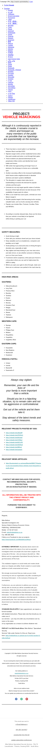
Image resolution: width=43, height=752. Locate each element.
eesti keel (11, 31)
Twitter (9, 5)
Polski (10, 66)
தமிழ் (9, 91)
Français (10, 36)
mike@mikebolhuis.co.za (14, 532)
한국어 (10, 57)
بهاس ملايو (11, 61)
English (10, 10)
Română (10, 71)
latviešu (10, 84)
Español (10, 75)
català (10, 19)
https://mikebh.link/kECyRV (14, 442)
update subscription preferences (21, 740)
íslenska (10, 49)
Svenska (10, 79)
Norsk (10, 64)
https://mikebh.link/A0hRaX (14, 445)
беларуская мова (13, 16)
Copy (31, 1)
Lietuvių (10, 82)
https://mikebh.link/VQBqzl (14, 440)
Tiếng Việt (11, 101)
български (11, 17)
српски (10, 89)
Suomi (10, 34)
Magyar (10, 43)
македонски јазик (14, 59)
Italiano (10, 50)
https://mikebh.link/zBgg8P (14, 433)
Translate (7, 8)
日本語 (10, 52)
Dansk (10, 29)
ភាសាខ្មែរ (10, 55)
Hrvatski (10, 25)
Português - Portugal (14, 70)
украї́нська (11, 99)
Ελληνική (11, 40)
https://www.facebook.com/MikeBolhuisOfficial (16, 539)
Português (11, 68)
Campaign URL (5, 1)
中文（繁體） (13, 23)
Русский (11, 73)
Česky (10, 27)
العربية (10, 12)
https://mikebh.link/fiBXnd (14, 447)
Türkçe (10, 95)
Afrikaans (11, 14)
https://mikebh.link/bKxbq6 (14, 437)
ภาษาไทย (11, 93)
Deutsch (10, 38)
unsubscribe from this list (21, 735)
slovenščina (11, 88)
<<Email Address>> (21, 724)
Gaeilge (10, 45)
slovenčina (11, 86)
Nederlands (11, 32)
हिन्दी (9, 41)
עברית (10, 80)
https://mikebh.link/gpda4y (14, 449)
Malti (9, 62)
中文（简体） (13, 21)
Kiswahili (11, 77)
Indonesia (11, 47)
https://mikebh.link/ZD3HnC (14, 435)
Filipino (10, 97)
